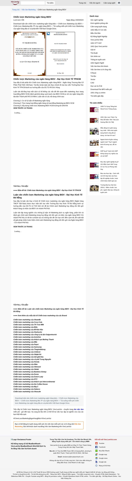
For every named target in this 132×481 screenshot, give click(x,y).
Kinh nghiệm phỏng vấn (99, 23)
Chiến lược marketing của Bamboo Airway (29, 372)
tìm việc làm (79, 409)
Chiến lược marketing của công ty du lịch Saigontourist (35, 334)
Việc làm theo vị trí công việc (101, 69)
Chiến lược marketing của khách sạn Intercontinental (34, 382)
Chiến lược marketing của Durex (26, 374)
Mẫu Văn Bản (96, 33)
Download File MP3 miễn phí (101, 89)
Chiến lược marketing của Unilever (27, 352)
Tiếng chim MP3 (55, 474)
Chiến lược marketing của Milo (25, 342)
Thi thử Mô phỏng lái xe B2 (40, 474)
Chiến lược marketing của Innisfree (27, 337)
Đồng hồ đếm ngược (68, 474)
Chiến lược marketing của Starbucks (27, 332)
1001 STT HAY (96, 43)
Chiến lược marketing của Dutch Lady (28, 377)
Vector (93, 79)
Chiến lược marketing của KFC (25, 379)
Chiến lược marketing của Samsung (27, 347)
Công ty (93, 73)
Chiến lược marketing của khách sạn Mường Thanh (33, 339)
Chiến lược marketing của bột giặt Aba (28, 357)
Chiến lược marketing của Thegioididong (29, 349)
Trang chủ (82, 3)
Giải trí (93, 50)
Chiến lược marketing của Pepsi (25, 344)
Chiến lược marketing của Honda (26, 362)
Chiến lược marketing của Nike (25, 364)
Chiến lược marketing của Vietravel (27, 367)
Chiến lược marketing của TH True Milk (28, 325)
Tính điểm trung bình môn (85, 474)
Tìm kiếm (50, 3)
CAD (92, 83)
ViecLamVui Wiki (97, 40)
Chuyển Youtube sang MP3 (34, 476)
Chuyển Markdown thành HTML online (75, 476)
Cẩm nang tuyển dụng (99, 26)
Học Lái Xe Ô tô (96, 86)
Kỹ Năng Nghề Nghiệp (99, 36)
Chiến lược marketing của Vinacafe (27, 391)
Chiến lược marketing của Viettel (26, 369)
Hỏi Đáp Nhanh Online (109, 476)
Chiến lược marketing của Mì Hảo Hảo (28, 329)
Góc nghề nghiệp (97, 20)
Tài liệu (93, 76)
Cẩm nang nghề (109, 3)
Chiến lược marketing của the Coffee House (30, 384)
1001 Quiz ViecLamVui (99, 46)
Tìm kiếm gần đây (97, 96)
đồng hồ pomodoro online (53, 476)
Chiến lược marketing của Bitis (25, 327)
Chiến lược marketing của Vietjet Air (27, 354)
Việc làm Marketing (29, 10)
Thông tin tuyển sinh (98, 60)
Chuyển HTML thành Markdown (105, 474)
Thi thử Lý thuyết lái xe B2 (21, 474)
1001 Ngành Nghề (97, 63)
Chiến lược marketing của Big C (25, 387)
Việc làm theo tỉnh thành (99, 66)
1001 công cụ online (98, 93)
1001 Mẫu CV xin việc (99, 30)
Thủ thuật (94, 53)
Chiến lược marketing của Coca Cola (27, 322)
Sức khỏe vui (95, 56)
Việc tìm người (94, 3)
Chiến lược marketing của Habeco (26, 389)
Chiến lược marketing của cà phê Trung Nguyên (32, 359)
